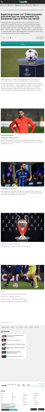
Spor (1, 400)
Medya (35, 397)
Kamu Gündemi (25, 395)
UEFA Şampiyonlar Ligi (5, 327)
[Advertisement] (23, 99)
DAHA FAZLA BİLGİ (5, 409)
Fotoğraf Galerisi (6, 10)
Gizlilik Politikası (23, 385)
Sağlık (12, 395)
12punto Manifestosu (29, 385)
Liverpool (12, 327)
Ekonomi (2, 397)
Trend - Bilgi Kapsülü (36, 393)
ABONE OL (16, 37)
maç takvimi (37, 327)
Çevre (24, 400)
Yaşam (24, 397)
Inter (16, 327)
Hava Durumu (36, 404)
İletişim (12, 384)
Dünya (24, 393)
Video (12, 400)
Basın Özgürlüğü (36, 402)
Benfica (26, 327)
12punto (41, 38)
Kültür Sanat (35, 395)
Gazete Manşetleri (25, 404)
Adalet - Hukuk (14, 397)
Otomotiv (35, 400)
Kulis (12, 393)
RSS (15, 384)
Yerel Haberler (25, 402)
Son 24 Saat (2, 393)
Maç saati (31, 327)
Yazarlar (2, 395)
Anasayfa (2, 10)
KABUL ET (13, 409)
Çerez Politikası (19, 385)
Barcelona (21, 327)
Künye (9, 384)
